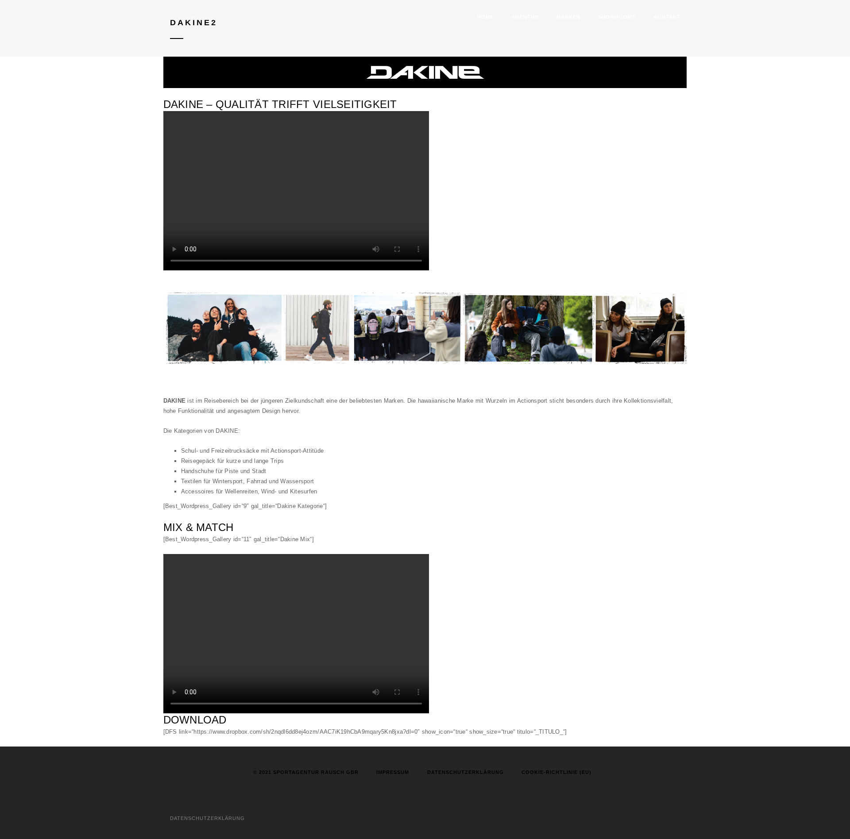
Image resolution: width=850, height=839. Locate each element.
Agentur (525, 16)
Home (485, 16)
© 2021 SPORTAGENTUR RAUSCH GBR (306, 772)
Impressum (392, 772)
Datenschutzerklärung (465, 772)
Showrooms (617, 16)
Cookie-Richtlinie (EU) (556, 772)
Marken (568, 16)
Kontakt (666, 16)
